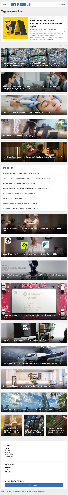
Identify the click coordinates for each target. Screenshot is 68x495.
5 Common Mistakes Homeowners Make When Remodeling (26, 386)
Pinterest (7, 471)
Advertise (7, 452)
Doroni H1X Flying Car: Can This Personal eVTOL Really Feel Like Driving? (32, 363)
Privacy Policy (9, 454)
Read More (50, 39)
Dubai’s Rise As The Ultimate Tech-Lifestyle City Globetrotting (27, 409)
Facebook (8, 467)
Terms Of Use (9, 456)
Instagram (8, 473)
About (7, 448)
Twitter (7, 469)
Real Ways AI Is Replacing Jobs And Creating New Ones (25, 340)
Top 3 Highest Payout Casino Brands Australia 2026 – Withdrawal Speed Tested (11, 431)
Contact (7, 450)
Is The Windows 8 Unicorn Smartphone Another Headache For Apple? (46, 23)
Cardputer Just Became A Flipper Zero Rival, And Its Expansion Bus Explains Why (56, 431)
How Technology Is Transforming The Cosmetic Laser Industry (27, 112)
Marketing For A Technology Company (18, 136)
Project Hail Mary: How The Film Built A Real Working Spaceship (33, 432)
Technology (33, 18)
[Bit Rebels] (20, 6)
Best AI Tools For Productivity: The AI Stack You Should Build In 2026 (30, 254)
